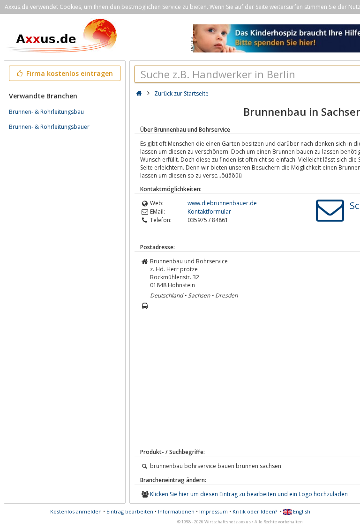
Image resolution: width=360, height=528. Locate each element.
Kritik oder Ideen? (254, 511)
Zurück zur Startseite (181, 93)
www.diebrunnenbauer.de (222, 203)
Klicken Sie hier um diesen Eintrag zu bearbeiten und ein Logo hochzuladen (249, 494)
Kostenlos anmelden (76, 511)
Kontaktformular (209, 212)
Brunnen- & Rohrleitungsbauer (49, 127)
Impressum (213, 511)
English (301, 511)
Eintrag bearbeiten (129, 511)
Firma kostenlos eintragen (68, 73)
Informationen (176, 511)
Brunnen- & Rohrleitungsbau (46, 112)
